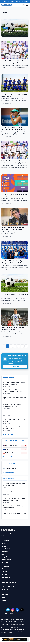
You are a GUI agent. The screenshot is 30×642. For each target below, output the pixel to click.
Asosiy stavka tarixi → (9, 472)
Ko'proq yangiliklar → (9, 434)
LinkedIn (4, 600)
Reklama (4, 580)
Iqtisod (4, 543)
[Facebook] (17, 610)
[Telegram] (8, 610)
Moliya (4, 546)
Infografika (7, 1)
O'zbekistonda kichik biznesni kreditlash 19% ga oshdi (15, 398)
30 (22, 346)
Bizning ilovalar (6, 577)
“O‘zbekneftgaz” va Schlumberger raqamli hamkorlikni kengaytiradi (13, 390)
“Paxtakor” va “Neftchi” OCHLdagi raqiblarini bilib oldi (13, 506)
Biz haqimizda (6, 569)
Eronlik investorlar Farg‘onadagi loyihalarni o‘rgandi (12, 427)
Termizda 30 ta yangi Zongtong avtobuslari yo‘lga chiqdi (12, 405)
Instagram (5, 592)
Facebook (5, 594)
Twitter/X (5, 597)
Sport (3, 554)
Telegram (5, 589)
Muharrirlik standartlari (9, 582)
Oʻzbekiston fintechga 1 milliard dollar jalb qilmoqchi (14, 412)
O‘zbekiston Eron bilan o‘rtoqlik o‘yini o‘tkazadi (14, 420)
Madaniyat (5, 551)
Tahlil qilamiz (25, 1)
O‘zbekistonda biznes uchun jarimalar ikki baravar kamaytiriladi (14, 499)
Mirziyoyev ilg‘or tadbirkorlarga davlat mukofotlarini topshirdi (14, 484)
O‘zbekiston (5, 540)
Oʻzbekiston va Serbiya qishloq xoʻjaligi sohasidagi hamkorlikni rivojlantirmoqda (14, 514)
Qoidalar (4, 571)
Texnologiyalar (6, 549)
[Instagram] (12, 610)
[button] (23, 5)
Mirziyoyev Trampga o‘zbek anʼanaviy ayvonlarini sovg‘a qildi (14, 383)
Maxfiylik (4, 574)
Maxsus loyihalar (16, 1)
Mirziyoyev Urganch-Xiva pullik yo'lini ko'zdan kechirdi (14, 491)
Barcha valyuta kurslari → (10, 456)
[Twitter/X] (22, 610)
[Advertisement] (15, 639)
